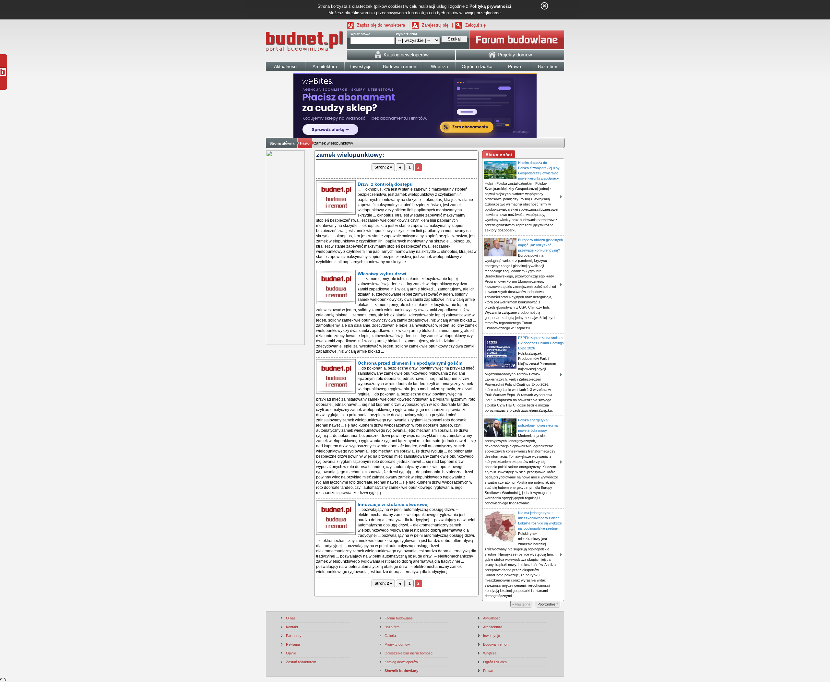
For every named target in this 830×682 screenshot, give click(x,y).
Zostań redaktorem (301, 662)
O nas (291, 618)
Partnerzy (294, 636)
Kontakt (292, 627)
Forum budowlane (399, 618)
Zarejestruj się (435, 25)
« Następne (521, 604)
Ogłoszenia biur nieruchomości (409, 653)
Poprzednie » (548, 604)
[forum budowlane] (516, 39)
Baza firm (392, 627)
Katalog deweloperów (401, 662)
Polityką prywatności (490, 6)
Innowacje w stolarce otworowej (393, 504)
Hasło (305, 143)
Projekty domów (397, 644)
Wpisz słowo (360, 34)
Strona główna (281, 143)
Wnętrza (489, 653)
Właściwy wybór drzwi (382, 273)
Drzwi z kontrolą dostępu (385, 184)
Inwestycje (491, 636)
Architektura (492, 627)
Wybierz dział (406, 34)
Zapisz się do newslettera (381, 25)
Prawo (488, 671)
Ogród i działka (495, 662)
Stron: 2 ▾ (383, 167)
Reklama (293, 644)
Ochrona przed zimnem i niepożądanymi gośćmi (411, 363)
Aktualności (492, 618)
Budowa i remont (496, 644)
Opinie (291, 653)
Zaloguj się (475, 25)
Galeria (390, 636)
